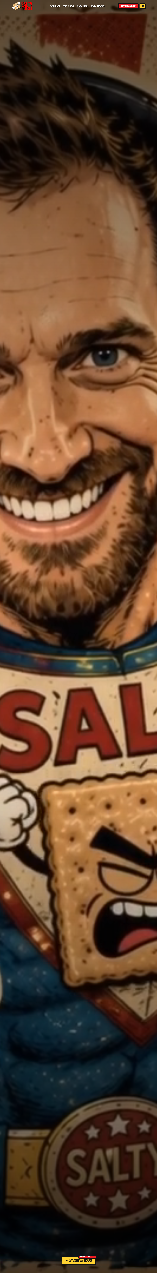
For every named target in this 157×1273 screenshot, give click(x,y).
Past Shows (68, 6)
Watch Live (55, 6)
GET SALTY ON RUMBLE (80, 1260)
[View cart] (142, 6)
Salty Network (98, 6)
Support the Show (128, 6)
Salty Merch (82, 6)
